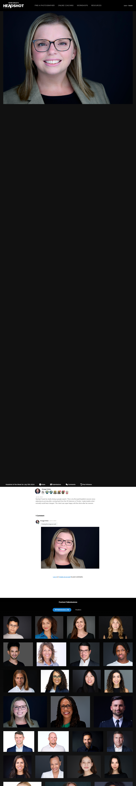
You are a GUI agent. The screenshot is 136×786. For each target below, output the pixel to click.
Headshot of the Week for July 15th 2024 (20, 484)
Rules (43, 484)
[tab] (62, 610)
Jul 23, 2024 (52, 520)
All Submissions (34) (62, 610)
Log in (125, 5)
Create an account (65, 577)
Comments (71, 484)
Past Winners (87, 484)
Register (131, 5)
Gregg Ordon (46, 489)
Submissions (56, 484)
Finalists (78, 610)
